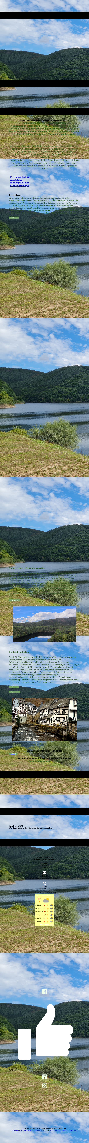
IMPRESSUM (54, 1130)
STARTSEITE (17, 1130)
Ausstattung (16, 179)
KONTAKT (28, 1130)
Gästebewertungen (19, 185)
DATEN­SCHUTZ (41, 1130)
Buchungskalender (19, 182)
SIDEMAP (73, 1130)
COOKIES (64, 1130)
